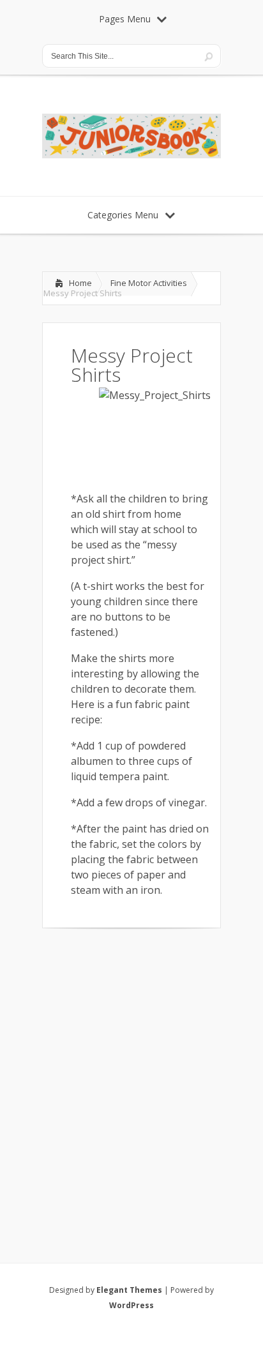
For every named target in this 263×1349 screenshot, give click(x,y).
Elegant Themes (129, 1290)
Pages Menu (125, 19)
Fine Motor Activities (148, 283)
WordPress (131, 1305)
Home (80, 283)
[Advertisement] (131, 1078)
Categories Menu (122, 215)
